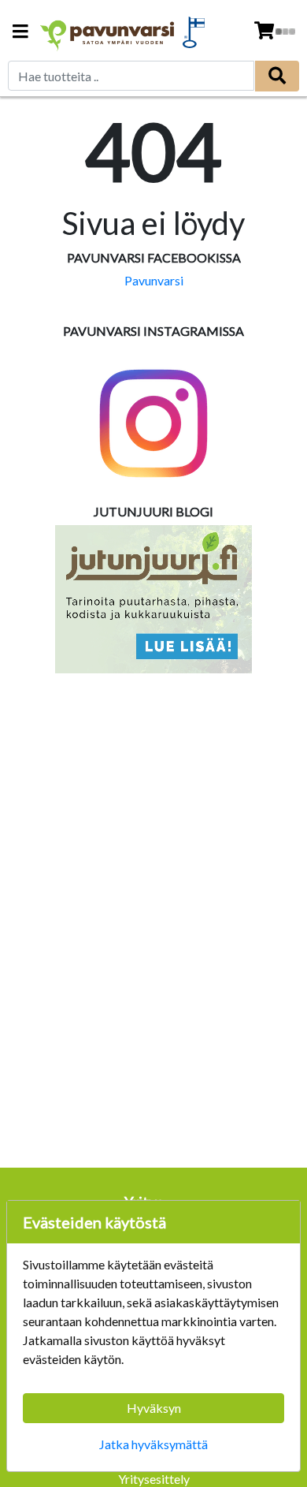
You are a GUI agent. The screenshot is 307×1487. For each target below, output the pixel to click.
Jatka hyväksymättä (153, 1444)
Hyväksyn (154, 1407)
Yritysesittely (154, 1478)
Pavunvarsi (153, 280)
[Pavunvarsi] (108, 32)
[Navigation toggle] (20, 32)
